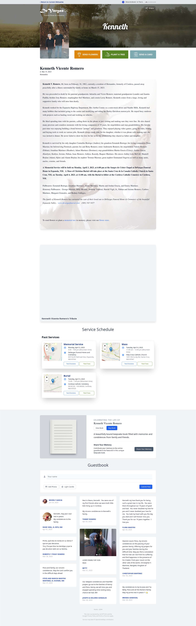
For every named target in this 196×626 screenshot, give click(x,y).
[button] (52, 349)
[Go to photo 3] (99, 554)
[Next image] (114, 542)
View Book (99, 428)
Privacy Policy (91, 616)
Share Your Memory (143, 449)
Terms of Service (104, 616)
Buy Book (111, 428)
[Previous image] (82, 542)
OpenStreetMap (100, 620)
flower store (104, 220)
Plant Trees (86, 364)
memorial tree (70, 220)
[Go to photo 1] (96, 554)
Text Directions (71, 364)
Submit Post (145, 487)
